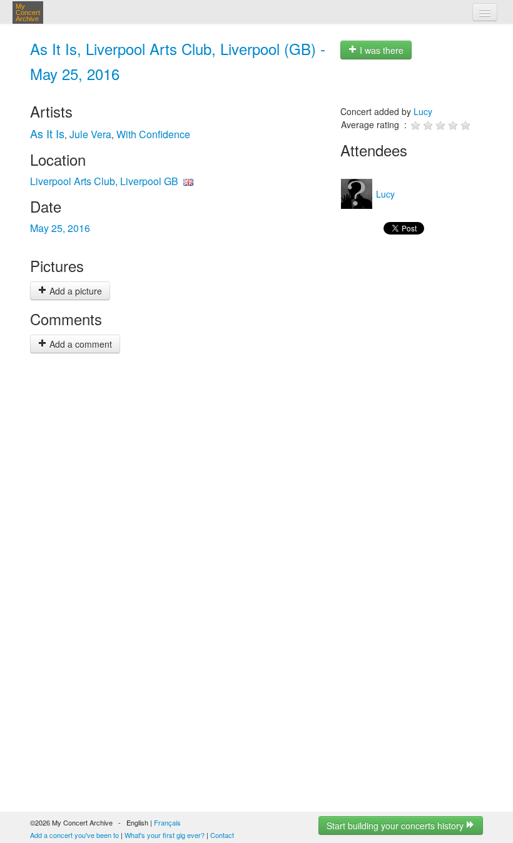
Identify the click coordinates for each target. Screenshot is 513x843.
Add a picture (74, 291)
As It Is (47, 133)
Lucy (423, 111)
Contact (222, 835)
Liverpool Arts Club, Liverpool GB (104, 181)
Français (167, 822)
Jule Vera (90, 134)
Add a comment (79, 344)
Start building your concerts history (396, 825)
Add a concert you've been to (74, 835)
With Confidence (153, 134)
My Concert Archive (28, 13)
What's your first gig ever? (164, 835)
